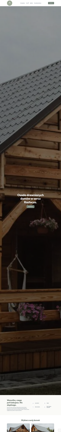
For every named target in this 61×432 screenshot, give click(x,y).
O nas (27, 3)
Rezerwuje (30, 206)
